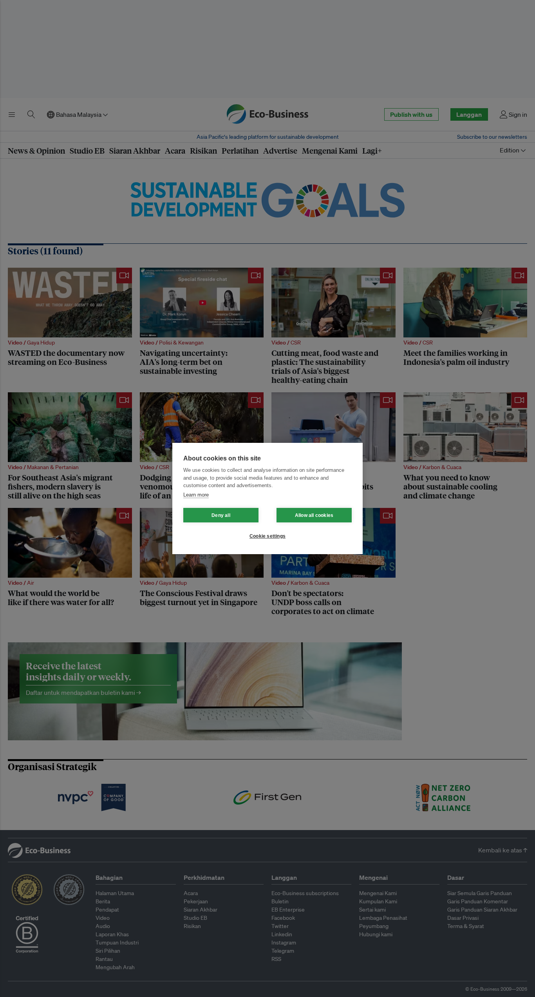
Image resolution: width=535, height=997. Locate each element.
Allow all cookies (314, 515)
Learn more (196, 495)
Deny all (220, 515)
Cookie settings (267, 536)
